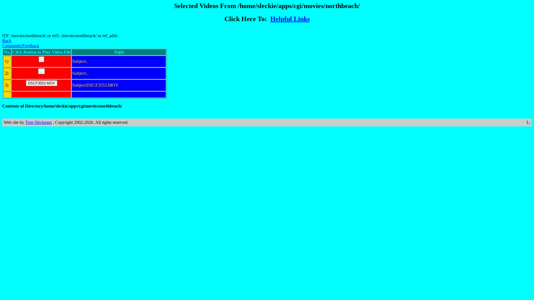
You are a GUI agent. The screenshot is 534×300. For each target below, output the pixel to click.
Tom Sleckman (38, 122)
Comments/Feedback (20, 45)
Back (6, 40)
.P (133, 61)
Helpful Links (290, 18)
